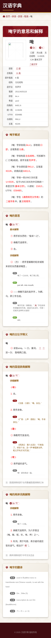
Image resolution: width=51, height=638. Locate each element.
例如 (14, 273)
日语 (12, 611)
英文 (14, 282)
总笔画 (10, 73)
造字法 (10, 87)
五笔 (11, 124)
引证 (14, 401)
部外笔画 (9, 78)
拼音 (14, 16)
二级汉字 (33, 64)
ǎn (33, 48)
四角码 (10, 105)
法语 (12, 600)
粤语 (11, 101)
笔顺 (11, 92)
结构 (11, 82)
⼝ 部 (18, 68)
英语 (12, 578)
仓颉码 (10, 119)
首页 (7, 16)
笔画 (26, 16)
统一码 (10, 110)
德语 (12, 593)
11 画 (18, 73)
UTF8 (10, 115)
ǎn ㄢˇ (15, 224)
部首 (20, 16)
